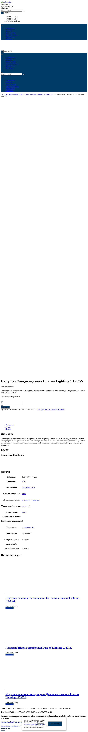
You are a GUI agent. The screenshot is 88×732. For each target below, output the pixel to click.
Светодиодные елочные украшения (38, 94)
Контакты (9, 39)
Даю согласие (55, 724)
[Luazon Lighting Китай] (9, 417)
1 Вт (24, 481)
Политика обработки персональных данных (18, 722)
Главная (4, 94)
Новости (9, 31)
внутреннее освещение (31, 500)
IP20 (24, 494)
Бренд (8, 427)
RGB (24, 512)
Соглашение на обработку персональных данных (20, 726)
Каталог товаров (12, 35)
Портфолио (10, 37)
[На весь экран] (6, 728)
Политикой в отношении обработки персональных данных (34, 724)
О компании (10, 29)
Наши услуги (11, 33)
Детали (8, 429)
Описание (9, 425)
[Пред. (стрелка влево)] (2, 730)
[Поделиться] (4, 728)
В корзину (5, 407)
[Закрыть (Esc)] (2, 728)
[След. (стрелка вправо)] (4, 730)
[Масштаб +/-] (9, 728)
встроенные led (28, 527)
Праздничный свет (15, 94)
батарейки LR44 (28, 487)
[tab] (46, 425)
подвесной (26, 506)
